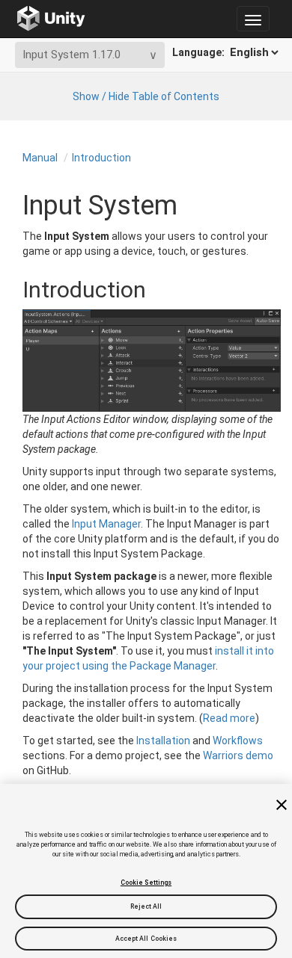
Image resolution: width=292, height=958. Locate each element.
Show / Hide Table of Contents (146, 96)
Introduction (101, 158)
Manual (40, 158)
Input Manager (106, 524)
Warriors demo (238, 755)
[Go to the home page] (51, 18)
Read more (229, 718)
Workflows (238, 741)
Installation (163, 741)
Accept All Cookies (146, 938)
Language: (199, 52)
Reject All (146, 906)
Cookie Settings (146, 882)
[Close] (282, 804)
